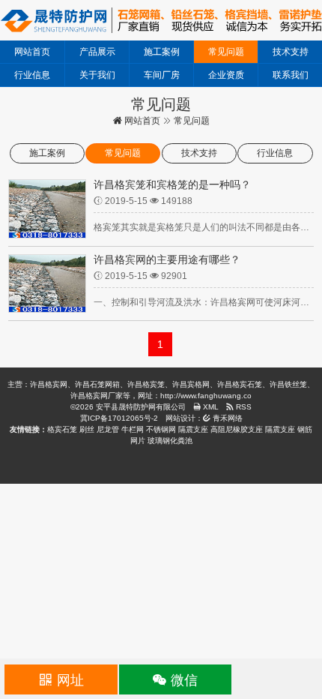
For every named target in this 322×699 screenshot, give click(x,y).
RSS (243, 407)
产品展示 (97, 51)
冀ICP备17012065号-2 (119, 418)
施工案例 (162, 51)
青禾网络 (226, 418)
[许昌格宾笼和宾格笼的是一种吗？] (47, 207)
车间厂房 (162, 75)
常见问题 (226, 51)
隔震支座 (193, 429)
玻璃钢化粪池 (170, 440)
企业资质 (226, 75)
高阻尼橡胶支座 (236, 429)
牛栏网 (132, 429)
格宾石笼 (62, 429)
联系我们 (291, 75)
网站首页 (32, 51)
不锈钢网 (161, 429)
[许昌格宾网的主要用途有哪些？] (47, 283)
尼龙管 (108, 429)
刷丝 (86, 429)
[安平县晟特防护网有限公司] (161, 20)
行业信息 (32, 75)
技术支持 (291, 51)
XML (210, 407)
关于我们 (97, 75)
